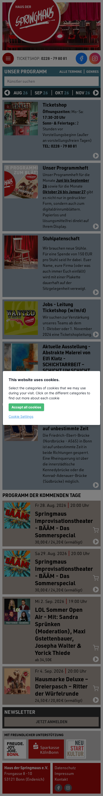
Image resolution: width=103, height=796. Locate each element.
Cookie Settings (21, 416)
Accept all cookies (26, 407)
